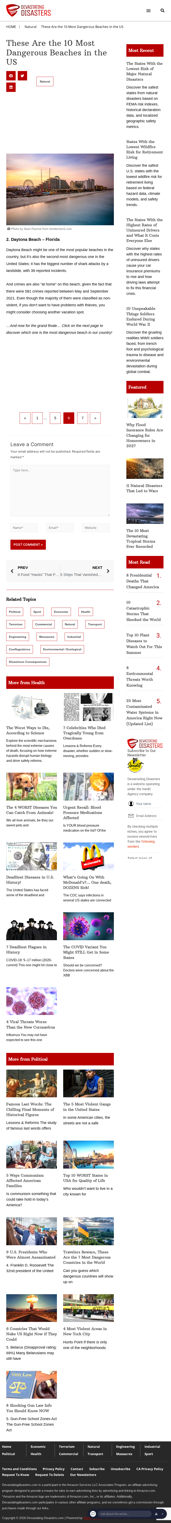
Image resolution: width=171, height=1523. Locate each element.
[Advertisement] (60, 123)
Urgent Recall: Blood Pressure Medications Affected (82, 812)
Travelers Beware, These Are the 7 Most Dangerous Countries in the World (87, 1257)
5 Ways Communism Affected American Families (25, 1180)
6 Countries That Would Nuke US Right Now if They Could (31, 1334)
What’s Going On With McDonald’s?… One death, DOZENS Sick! (87, 882)
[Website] (96, 528)
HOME (11, 26)
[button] (148, 10)
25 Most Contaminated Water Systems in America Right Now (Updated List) (144, 712)
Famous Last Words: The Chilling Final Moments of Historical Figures (30, 1109)
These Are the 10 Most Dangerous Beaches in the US (82, 26)
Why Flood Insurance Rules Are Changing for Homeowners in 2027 (144, 435)
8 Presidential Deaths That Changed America (142, 581)
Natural (30, 26)
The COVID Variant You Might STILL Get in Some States (86, 952)
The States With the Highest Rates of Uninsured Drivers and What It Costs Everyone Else (144, 230)
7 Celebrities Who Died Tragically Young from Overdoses (84, 733)
